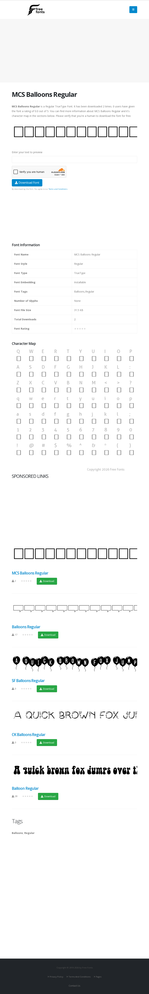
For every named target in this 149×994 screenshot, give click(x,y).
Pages (98, 976)
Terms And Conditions (79, 976)
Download (48, 581)
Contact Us (74, 985)
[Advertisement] (74, 216)
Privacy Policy (56, 976)
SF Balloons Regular (28, 680)
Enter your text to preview (27, 152)
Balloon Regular (25, 788)
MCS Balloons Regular (30, 573)
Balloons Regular (26, 626)
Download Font (28, 183)
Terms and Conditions (58, 189)
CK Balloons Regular (28, 734)
